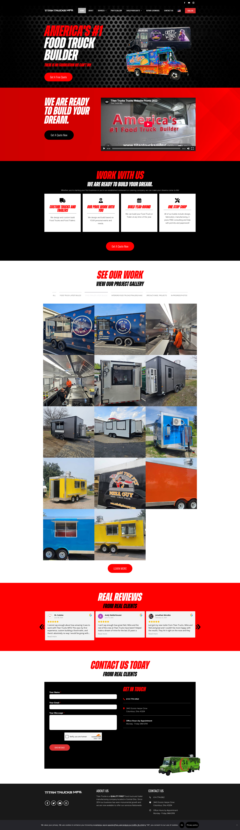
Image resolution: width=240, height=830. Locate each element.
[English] (179, 10)
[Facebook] (47, 803)
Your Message (56, 713)
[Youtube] (59, 803)
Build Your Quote (133, 10)
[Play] (104, 148)
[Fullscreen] (192, 148)
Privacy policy (192, 825)
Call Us (190, 10)
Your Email (55, 703)
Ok (182, 825)
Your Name (55, 692)
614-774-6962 (158, 797)
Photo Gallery (116, 10)
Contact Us (168, 10)
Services (101, 10)
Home (82, 10)
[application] (148, 124)
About (90, 10)
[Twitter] (53, 803)
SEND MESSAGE (59, 747)
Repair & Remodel (153, 10)
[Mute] (188, 148)
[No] (237, 825)
